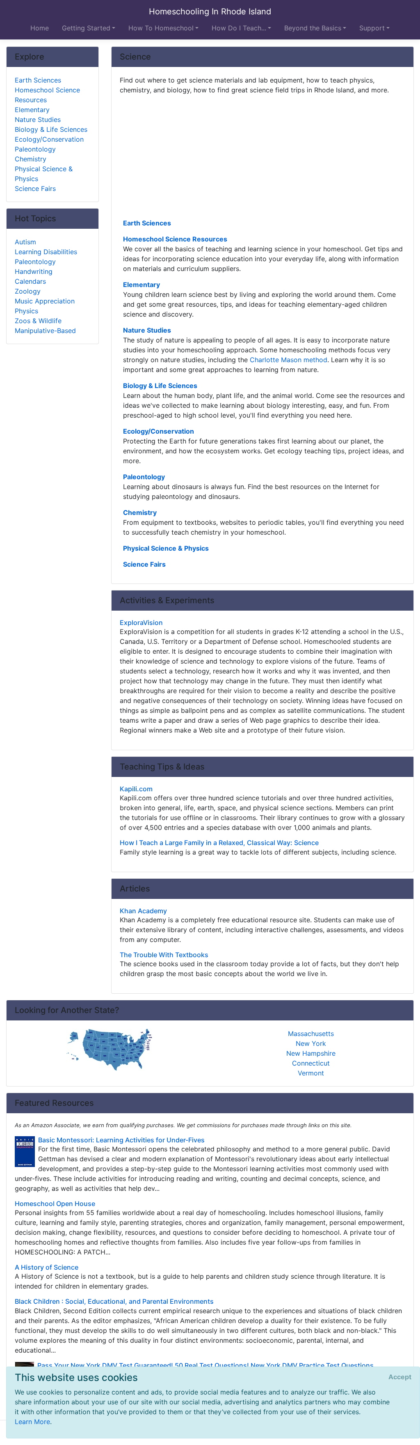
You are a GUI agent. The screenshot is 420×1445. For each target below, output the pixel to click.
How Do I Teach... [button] (239, 28)
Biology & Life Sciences (160, 385)
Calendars (30, 281)
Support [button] (372, 28)
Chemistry (140, 512)
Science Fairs (144, 564)
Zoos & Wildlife (38, 321)
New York (311, 1043)
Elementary (141, 284)
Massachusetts (311, 1033)
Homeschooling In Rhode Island (210, 11)
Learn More (32, 1421)
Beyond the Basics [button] (312, 28)
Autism (25, 242)
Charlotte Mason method (288, 360)
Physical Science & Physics (166, 548)
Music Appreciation (45, 301)
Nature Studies (147, 330)
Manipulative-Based (45, 330)
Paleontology (144, 477)
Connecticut (311, 1063)
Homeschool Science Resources (175, 239)
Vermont (311, 1073)
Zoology (28, 291)
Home (39, 28)
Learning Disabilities (46, 252)
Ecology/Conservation (158, 431)
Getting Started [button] (86, 28)
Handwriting (33, 271)
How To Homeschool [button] (161, 28)
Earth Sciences (147, 223)
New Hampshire (311, 1053)
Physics (26, 311)
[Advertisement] (262, 155)
